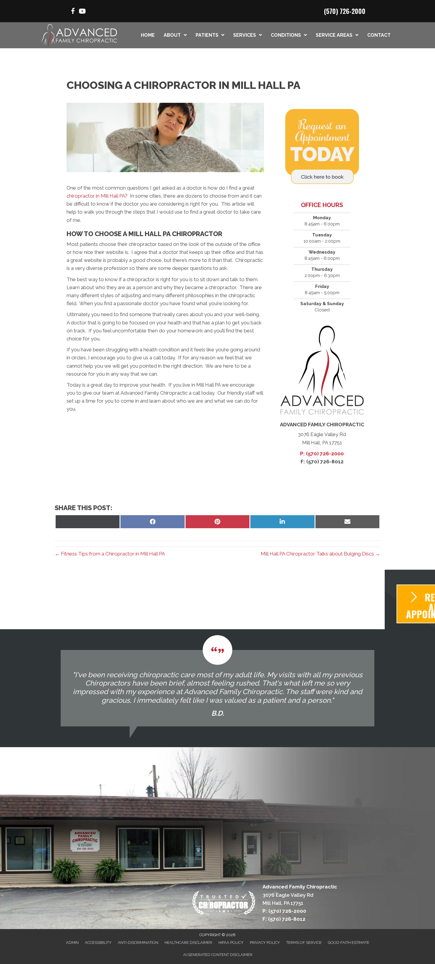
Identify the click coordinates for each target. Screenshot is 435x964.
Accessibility (98, 942)
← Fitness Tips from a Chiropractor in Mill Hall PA (110, 554)
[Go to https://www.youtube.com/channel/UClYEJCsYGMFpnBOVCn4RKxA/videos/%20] (82, 12)
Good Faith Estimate (348, 942)
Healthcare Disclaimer (188, 942)
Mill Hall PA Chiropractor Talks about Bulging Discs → (320, 554)
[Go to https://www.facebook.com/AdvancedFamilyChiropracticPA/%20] (73, 12)
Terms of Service (304, 942)
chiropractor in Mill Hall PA (96, 196)
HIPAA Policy (231, 942)
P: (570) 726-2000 (322, 454)
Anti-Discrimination (138, 942)
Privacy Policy (265, 942)
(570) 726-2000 (344, 11)
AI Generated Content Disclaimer (217, 954)
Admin (72, 942)
